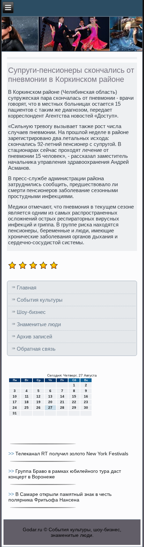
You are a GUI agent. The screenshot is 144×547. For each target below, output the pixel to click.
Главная (26, 287)
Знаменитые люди (39, 324)
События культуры (40, 300)
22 (74, 402)
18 (26, 402)
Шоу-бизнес (31, 312)
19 (38, 402)
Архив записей (34, 336)
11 (27, 396)
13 (50, 396)
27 (50, 407)
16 (86, 396)
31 (15, 413)
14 (62, 396)
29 (74, 407)
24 (15, 407)
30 (86, 407)
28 (62, 407)
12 (38, 396)
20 (50, 402)
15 (74, 396)
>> (11, 453)
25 (26, 407)
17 (15, 402)
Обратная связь (36, 349)
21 (62, 402)
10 (15, 396)
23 (86, 402)
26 (38, 407)
